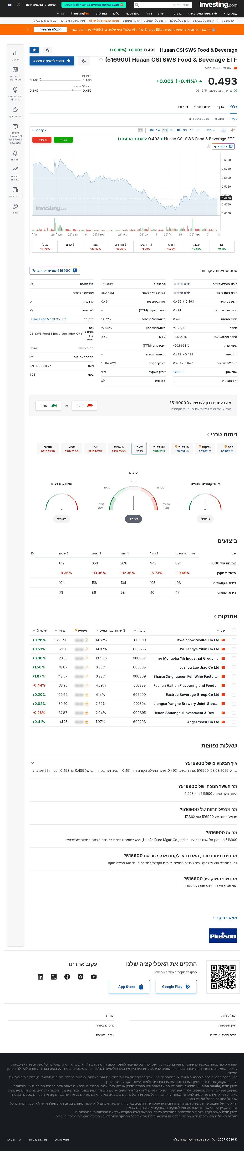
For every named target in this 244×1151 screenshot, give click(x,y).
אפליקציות (228, 1015)
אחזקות (219, 118)
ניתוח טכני (203, 107)
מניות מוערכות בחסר (72, 20)
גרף (220, 107)
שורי (44, 406)
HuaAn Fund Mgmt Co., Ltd (48, 319)
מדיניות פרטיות (38, 1139)
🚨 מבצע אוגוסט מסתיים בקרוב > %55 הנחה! (93, 4)
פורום (183, 107)
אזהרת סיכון (14, 1139)
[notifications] (18, 4)
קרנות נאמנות (131, 20)
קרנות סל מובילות (203, 20)
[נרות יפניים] (232, 130)
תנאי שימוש (62, 1139)
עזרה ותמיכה (105, 1035)
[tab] (227, 448)
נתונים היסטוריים (199, 118)
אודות (110, 1015)
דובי (80, 406)
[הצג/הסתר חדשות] (140, 130)
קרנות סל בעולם (179, 20)
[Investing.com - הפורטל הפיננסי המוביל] (218, 4)
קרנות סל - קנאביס (155, 20)
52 (31, 357)
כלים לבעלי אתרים (223, 1035)
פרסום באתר (105, 1025)
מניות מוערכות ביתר (44, 20)
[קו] (223, 130)
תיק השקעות (227, 1025)
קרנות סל (228, 20)
